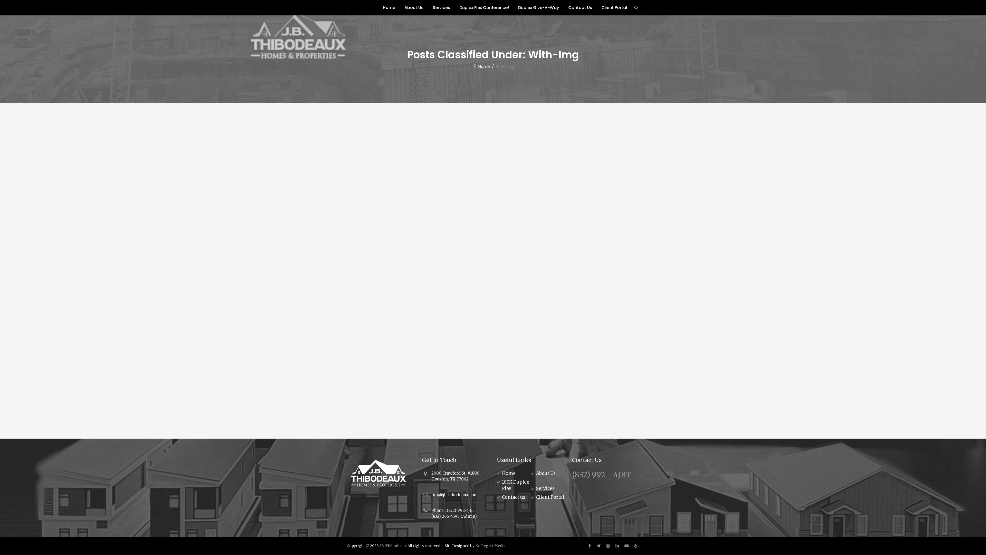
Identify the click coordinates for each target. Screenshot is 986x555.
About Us (413, 8)
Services (441, 8)
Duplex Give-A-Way (538, 8)
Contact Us (580, 8)
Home (389, 8)
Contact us (513, 497)
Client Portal (614, 8)
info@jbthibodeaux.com (454, 494)
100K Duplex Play (515, 485)
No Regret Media (490, 545)
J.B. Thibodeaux (393, 545)
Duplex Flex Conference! (484, 8)
